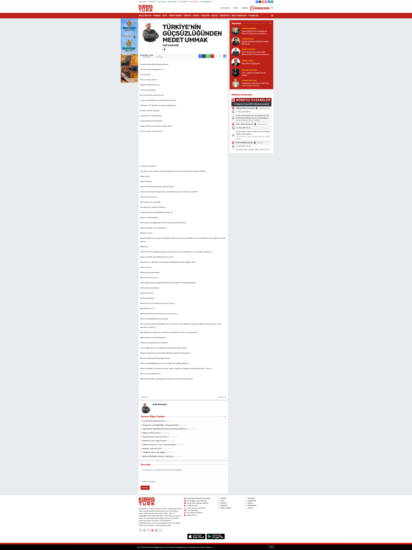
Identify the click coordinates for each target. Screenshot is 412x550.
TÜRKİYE (187, 15)
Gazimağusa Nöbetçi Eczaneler (198, 498)
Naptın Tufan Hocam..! (152, 433)
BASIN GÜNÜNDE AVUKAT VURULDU (158, 456)
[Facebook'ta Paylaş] (200, 56)
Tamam (271, 547)
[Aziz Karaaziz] (150, 32)
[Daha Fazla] (212, 56)
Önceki (145, 397)
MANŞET (157, 15)
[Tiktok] (156, 530)
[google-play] (215, 536)
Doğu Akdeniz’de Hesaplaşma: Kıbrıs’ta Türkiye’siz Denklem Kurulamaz (254, 32)
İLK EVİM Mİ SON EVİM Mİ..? (154, 421)
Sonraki (221, 397)
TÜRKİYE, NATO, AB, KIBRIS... (155, 452)
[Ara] (272, 8)
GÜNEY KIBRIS (175, 15)
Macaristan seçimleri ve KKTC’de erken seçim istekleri (255, 84)
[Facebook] (140, 530)
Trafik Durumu (192, 506)
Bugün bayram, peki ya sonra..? (156, 437)
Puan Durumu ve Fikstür (196, 508)
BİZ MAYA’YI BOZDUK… (251, 63)
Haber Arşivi (191, 515)
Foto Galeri (225, 8)
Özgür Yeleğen (248, 49)
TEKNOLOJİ (225, 15)
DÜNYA (196, 15)
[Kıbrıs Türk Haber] (146, 8)
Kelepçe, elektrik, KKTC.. (153, 448)
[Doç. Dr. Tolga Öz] (235, 72)
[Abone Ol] (224, 56)
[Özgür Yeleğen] (235, 52)
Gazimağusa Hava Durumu (197, 501)
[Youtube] (152, 530)
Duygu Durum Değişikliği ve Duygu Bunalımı (161, 425)
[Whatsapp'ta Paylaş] (208, 56)
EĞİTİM (250, 508)
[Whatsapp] (160, 530)
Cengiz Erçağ (248, 39)
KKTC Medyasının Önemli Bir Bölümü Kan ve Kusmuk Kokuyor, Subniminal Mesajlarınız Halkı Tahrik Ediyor (256, 53)
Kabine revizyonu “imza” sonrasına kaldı (159, 444)
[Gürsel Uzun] (235, 62)
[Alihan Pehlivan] (235, 83)
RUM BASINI (252, 506)
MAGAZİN (205, 15)
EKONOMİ (223, 506)
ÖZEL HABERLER (239, 15)
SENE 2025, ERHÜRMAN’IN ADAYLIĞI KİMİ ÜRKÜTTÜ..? (166, 429)
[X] (144, 530)
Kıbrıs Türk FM (145, 15)
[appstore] (196, 536)
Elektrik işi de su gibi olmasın (155, 441)
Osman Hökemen (249, 28)
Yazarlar (245, 8)
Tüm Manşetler (192, 510)
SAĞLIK (214, 15)
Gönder (145, 488)
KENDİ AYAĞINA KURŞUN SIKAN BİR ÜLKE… (255, 42)
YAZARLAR (253, 15)
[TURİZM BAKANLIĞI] (129, 50)
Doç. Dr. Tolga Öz (249, 70)
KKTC (164, 15)
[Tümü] (270, 23)
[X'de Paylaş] (204, 56)
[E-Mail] (164, 49)
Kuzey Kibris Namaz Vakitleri (197, 503)
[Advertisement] (183, 148)
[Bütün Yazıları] (225, 416)
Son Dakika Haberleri (195, 513)
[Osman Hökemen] (235, 31)
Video (235, 8)
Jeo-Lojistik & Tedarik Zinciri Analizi (254, 74)
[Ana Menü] (272, 15)
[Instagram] (148, 530)
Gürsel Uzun (247, 61)
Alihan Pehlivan (249, 81)
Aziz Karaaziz (171, 45)
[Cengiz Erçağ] (235, 41)
